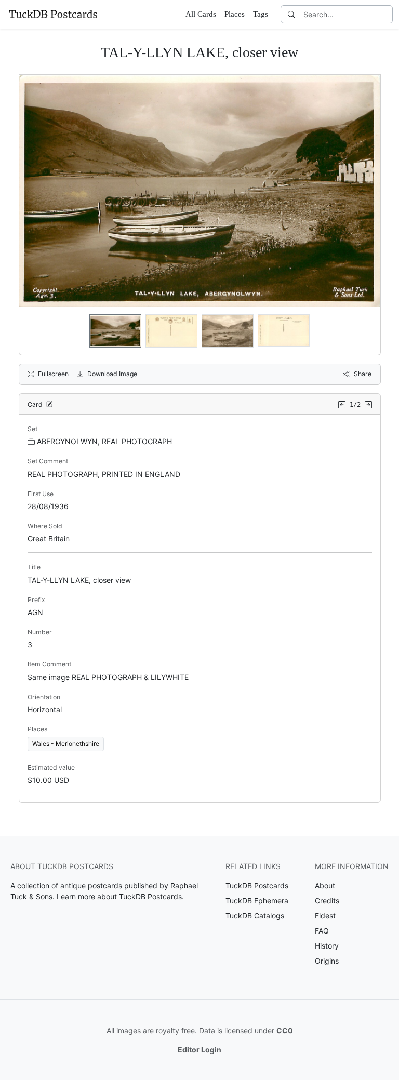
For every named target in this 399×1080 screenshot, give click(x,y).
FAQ (322, 930)
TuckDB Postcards (256, 885)
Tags (260, 14)
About (325, 885)
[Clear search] (385, 14)
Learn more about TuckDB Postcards (119, 896)
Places (234, 14)
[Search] (291, 14)
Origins (327, 960)
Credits (327, 900)
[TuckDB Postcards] (53, 14)
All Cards (200, 14)
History (327, 945)
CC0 (284, 1030)
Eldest (325, 915)
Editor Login (199, 1049)
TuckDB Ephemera (256, 900)
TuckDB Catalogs (254, 915)
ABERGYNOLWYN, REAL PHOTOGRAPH (104, 441)
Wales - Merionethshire (65, 744)
